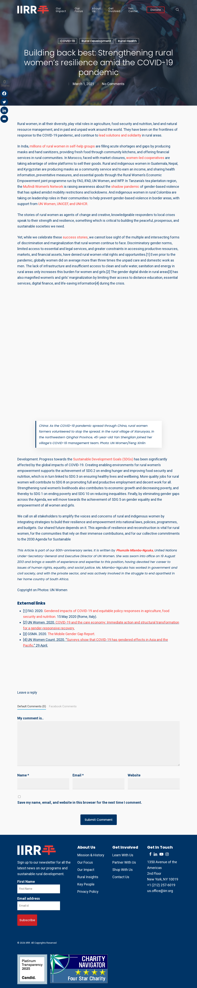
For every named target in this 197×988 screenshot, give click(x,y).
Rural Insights (87, 877)
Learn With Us (122, 855)
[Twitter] (4, 102)
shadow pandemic (125, 187)
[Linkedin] (4, 110)
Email (78, 775)
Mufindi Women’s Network (43, 187)
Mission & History (90, 855)
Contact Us (120, 877)
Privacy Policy (87, 892)
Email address (28, 898)
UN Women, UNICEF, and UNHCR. (63, 204)
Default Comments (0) (31, 706)
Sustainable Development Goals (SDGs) (103, 459)
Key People (85, 884)
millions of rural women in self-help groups (62, 146)
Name (23, 775)
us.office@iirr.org (160, 891)
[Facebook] (4, 93)
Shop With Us (122, 870)
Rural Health (127, 41)
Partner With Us (124, 862)
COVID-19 (67, 41)
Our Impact (85, 870)
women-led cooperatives (145, 158)
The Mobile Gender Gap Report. (71, 634)
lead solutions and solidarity (120, 135)
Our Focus (85, 862)
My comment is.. (30, 718)
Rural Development (96, 41)
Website (134, 775)
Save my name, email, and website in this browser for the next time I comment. (79, 802)
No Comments (113, 84)
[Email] (4, 119)
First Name (26, 881)
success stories (75, 237)
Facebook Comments (63, 706)
